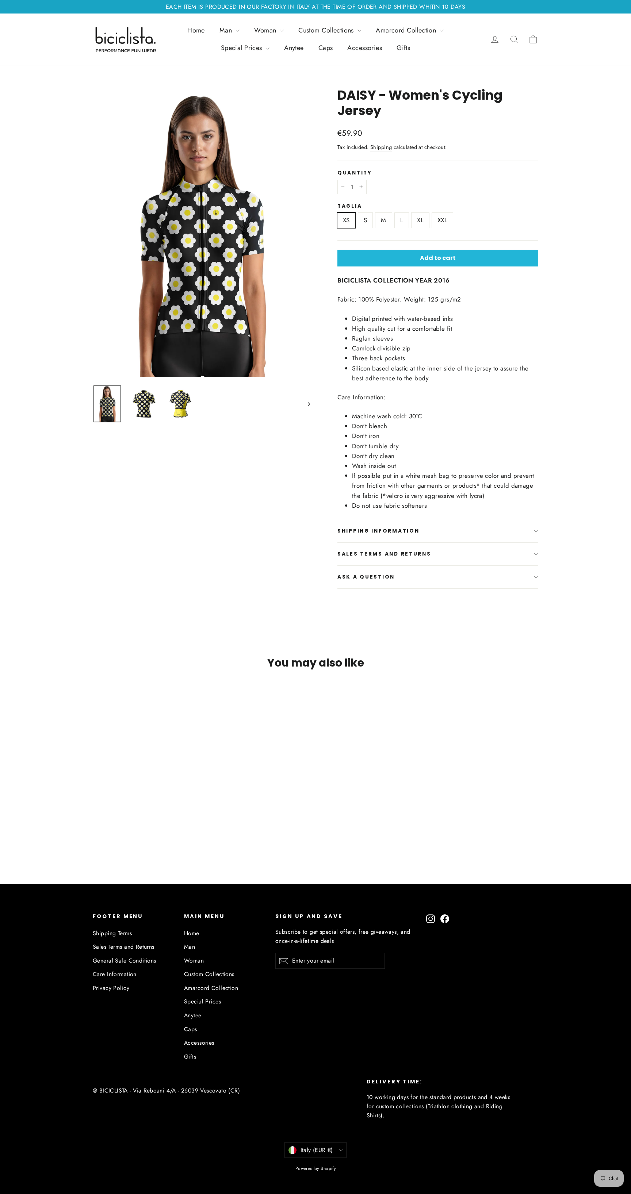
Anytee (294, 48)
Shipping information (378, 530)
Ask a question (366, 576)
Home (196, 30)
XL (420, 220)
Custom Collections (327, 30)
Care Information (115, 974)
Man (226, 30)
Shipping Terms (112, 933)
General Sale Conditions (124, 960)
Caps (325, 48)
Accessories (364, 48)
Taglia (349, 206)
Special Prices (242, 48)
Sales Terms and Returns (384, 553)
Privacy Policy (111, 988)
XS (346, 220)
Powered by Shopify (315, 1168)
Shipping (381, 147)
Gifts (403, 48)
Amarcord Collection (407, 30)
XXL (442, 220)
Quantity (354, 173)
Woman (266, 30)
